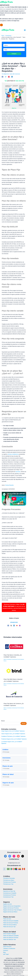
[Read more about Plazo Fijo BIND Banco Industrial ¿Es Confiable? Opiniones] (14, 670)
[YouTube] (17, 625)
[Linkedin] (12, 77)
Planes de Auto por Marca (10, 924)
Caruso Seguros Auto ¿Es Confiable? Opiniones (13, 733)
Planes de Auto (7, 919)
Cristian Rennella (9, 485)
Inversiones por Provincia (9, 895)
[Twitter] (5, 77)
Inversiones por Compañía (9, 893)
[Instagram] (19, 625)
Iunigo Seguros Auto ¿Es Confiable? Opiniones (13, 731)
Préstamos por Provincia (9, 882)
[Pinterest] (9, 77)
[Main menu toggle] (25, 30)
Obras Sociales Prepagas (9, 933)
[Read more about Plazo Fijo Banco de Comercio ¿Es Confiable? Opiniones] (14, 695)
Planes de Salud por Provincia (10, 937)
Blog (4, 952)
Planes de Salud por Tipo (9, 939)
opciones (18, 471)
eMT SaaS (6, 954)
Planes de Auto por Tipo (9, 926)
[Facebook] (2, 77)
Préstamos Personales (9, 878)
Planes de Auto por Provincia (10, 922)
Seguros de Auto (7, 904)
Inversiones (17, 73)
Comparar (14, 53)
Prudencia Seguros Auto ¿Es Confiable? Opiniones (14, 739)
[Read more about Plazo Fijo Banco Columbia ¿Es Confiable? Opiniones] (14, 646)
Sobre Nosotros (7, 946)
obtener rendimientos (13, 454)
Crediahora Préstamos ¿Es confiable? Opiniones (13, 736)
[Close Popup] (1, 25)
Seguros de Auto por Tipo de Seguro (12, 910)
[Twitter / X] (11, 625)
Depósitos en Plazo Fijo (9, 891)
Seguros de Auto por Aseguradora (11, 906)
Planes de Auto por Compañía (10, 920)
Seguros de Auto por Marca (10, 911)
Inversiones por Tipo (8, 897)
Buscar (3, 720)
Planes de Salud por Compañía (11, 935)
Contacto (5, 950)
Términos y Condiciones (9, 948)
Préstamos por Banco (8, 880)
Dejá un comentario (8, 659)
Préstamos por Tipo (8, 884)
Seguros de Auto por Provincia (11, 908)
